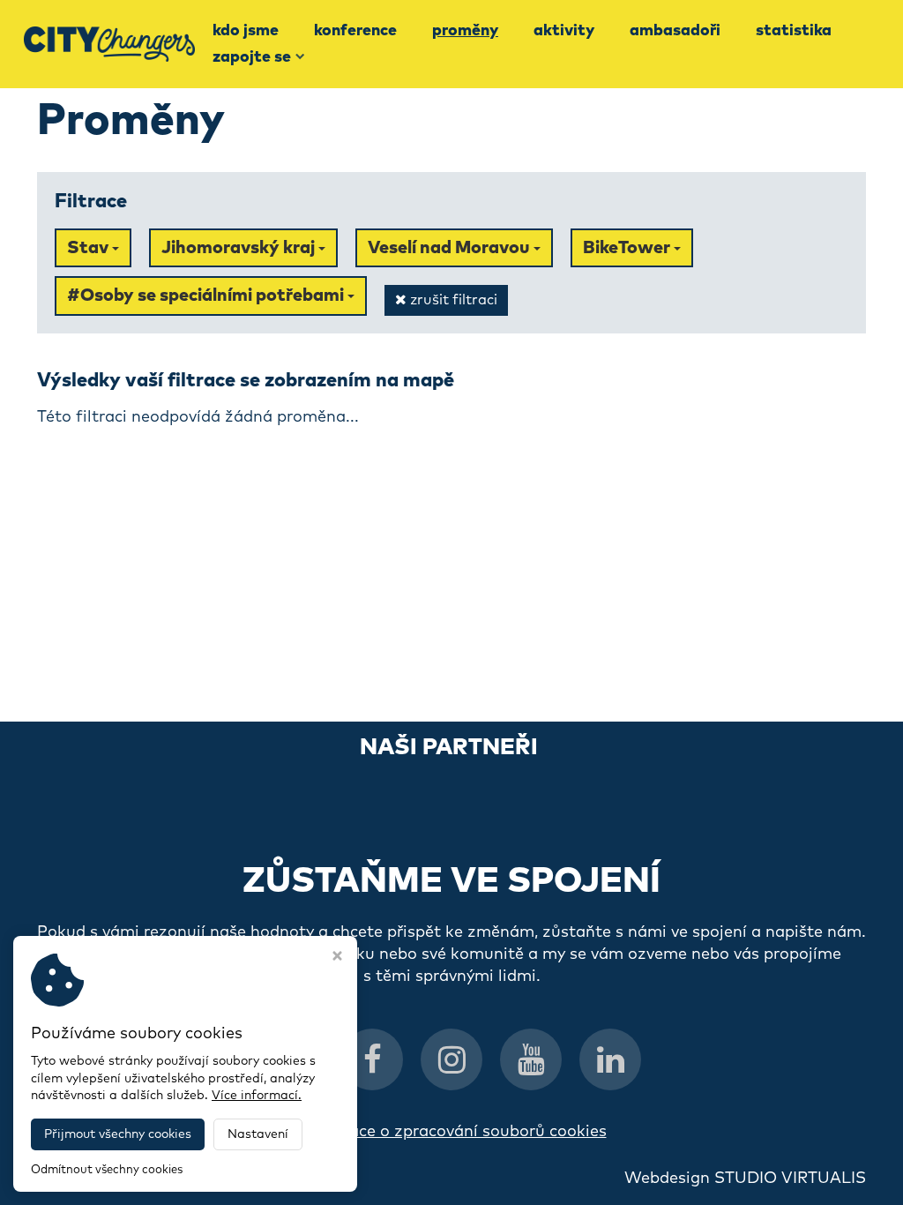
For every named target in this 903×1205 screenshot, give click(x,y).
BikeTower (628, 248)
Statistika (794, 31)
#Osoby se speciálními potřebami (207, 295)
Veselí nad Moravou (451, 248)
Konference (355, 31)
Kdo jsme (246, 31)
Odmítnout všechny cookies (107, 1170)
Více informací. (257, 1095)
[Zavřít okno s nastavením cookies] (337, 958)
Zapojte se (252, 57)
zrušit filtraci (452, 300)
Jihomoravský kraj (239, 248)
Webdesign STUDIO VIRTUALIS (745, 1178)
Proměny (465, 31)
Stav (89, 248)
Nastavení (258, 1134)
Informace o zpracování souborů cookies (452, 1132)
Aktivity (564, 31)
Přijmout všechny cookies (117, 1134)
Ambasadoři (675, 31)
